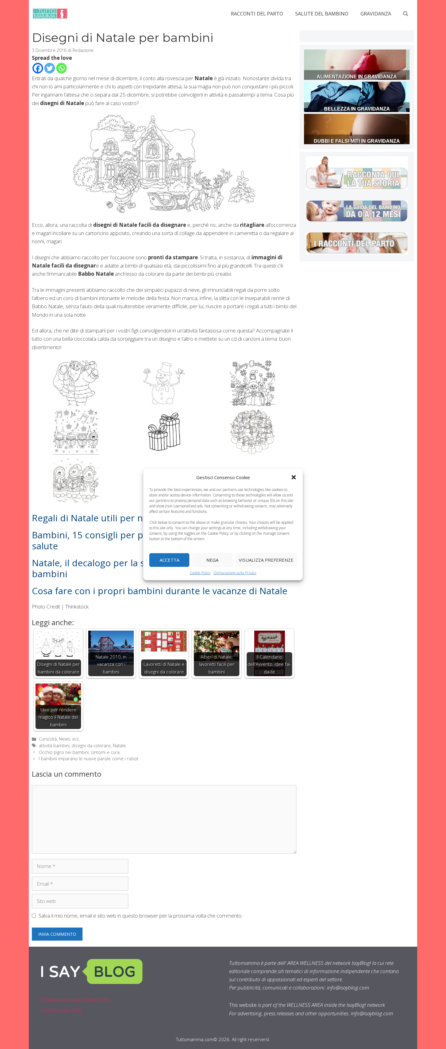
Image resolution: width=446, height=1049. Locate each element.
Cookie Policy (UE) (61, 1010)
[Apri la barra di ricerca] (405, 13)
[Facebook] (37, 68)
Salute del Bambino (321, 13)
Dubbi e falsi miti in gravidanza (357, 141)
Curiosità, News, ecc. (59, 739)
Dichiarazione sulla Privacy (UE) (75, 999)
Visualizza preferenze (266, 560)
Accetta (169, 560)
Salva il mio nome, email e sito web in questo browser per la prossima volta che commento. (140, 915)
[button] (294, 477)
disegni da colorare (91, 745)
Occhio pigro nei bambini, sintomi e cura (79, 752)
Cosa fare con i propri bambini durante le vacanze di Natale (159, 590)
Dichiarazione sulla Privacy (235, 572)
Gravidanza (375, 13)
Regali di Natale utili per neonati (101, 518)
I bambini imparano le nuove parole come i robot (88, 758)
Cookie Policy (200, 572)
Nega (212, 560)
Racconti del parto (257, 13)
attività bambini (54, 745)
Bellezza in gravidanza (357, 108)
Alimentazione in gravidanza (357, 76)
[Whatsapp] (61, 68)
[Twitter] (49, 68)
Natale (119, 745)
